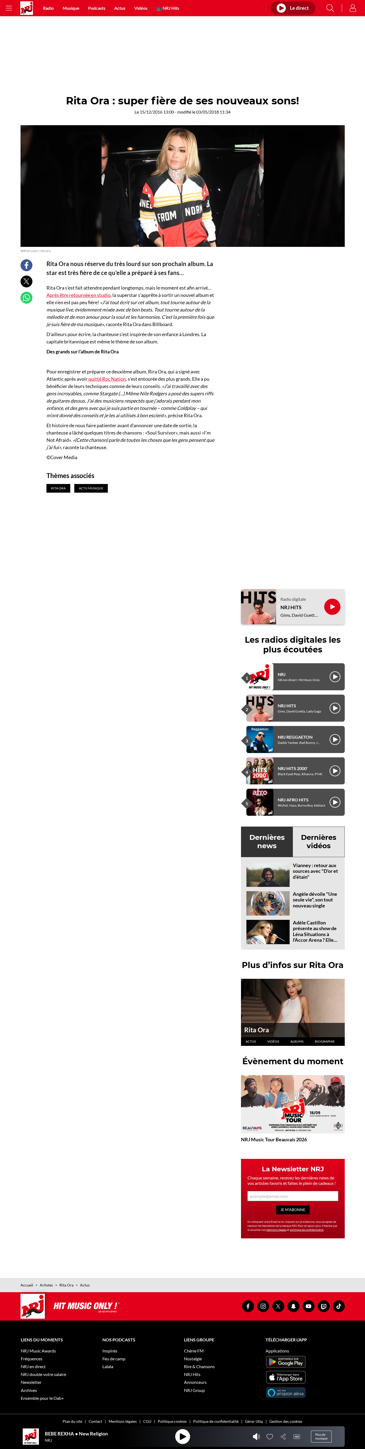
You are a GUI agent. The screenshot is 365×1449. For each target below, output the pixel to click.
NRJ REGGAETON (295, 737)
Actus (119, 8)
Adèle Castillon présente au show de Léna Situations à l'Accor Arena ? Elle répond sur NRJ (315, 934)
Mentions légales (123, 1421)
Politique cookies (172, 1421)
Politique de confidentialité (216, 1421)
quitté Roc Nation (107, 379)
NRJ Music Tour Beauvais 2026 (274, 1139)
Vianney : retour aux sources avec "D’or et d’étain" (315, 871)
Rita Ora (256, 1030)
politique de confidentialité (306, 1229)
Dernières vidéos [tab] (318, 841)
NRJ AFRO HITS (293, 799)
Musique (71, 8)
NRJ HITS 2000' (293, 768)
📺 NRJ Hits (167, 8)
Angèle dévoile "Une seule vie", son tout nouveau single (315, 899)
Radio (48, 8)
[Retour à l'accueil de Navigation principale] (26, 8)
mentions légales (276, 1229)
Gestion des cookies (285, 1421)
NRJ (282, 674)
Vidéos (141, 8)
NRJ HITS (291, 607)
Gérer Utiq (254, 1421)
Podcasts (96, 8)
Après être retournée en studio (78, 295)
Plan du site (72, 1421)
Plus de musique (321, 1436)
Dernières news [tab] (267, 841)
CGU (147, 1421)
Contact (95, 1421)
